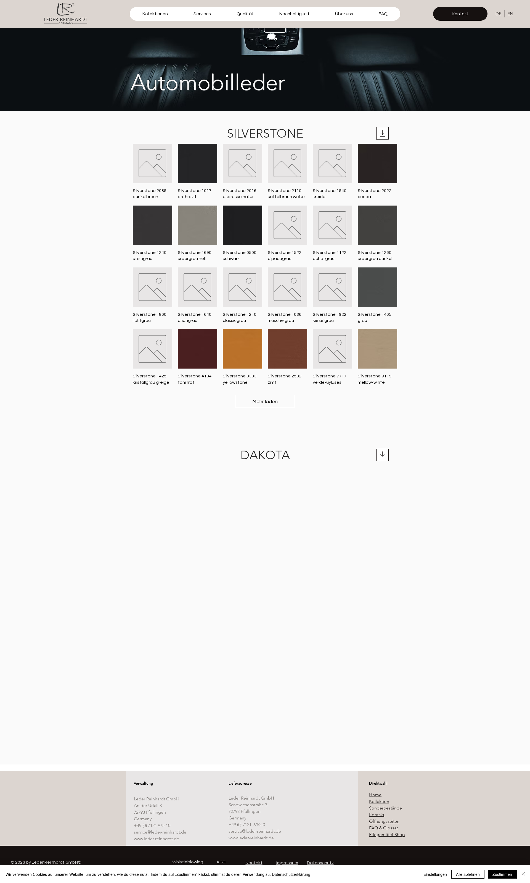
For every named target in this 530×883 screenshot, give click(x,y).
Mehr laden (265, 401)
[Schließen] (523, 874)
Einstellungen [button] (435, 874)
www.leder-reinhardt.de (156, 838)
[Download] (382, 133)
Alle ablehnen (468, 874)
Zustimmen (502, 874)
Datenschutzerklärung (291, 874)
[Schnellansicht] (152, 163)
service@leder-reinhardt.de (160, 832)
